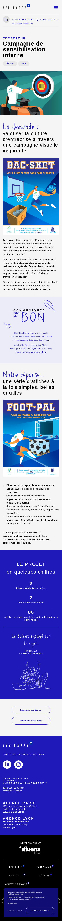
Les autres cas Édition (31, 710)
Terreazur (47, 20)
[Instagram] (18, 764)
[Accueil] (6, 19)
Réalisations (25, 20)
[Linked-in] (7, 764)
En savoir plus (12, 903)
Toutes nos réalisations (31, 721)
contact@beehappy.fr (12, 791)
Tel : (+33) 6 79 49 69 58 (13, 788)
